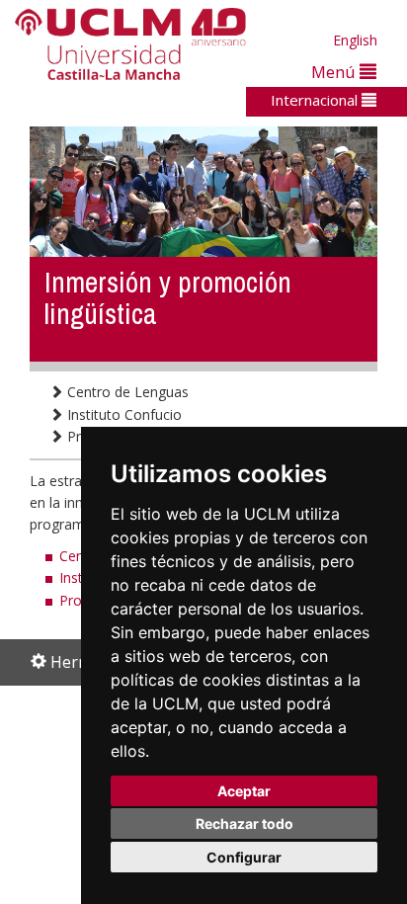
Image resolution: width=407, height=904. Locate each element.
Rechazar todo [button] (244, 823)
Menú (335, 71)
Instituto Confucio (122, 414)
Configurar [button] (244, 857)
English (355, 40)
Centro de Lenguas (126, 391)
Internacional (316, 100)
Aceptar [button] (244, 790)
